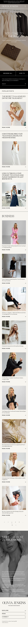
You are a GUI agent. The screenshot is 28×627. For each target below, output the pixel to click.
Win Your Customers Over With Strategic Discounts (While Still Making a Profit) (12, 512)
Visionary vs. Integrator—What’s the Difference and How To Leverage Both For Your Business (14, 313)
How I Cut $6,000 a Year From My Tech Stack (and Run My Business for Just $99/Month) (13, 176)
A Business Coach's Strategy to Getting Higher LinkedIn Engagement (13, 479)
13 (12, 525)
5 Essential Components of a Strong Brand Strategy (13, 346)
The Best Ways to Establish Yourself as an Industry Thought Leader (12, 378)
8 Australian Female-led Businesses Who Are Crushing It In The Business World (14, 246)
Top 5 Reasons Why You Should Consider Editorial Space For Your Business (14, 412)
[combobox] (14, 83)
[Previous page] (4, 522)
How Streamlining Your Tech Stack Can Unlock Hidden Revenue (12, 136)
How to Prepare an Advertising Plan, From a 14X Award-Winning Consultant (13, 280)
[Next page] (15, 525)
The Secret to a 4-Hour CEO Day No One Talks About (14, 97)
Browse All (7, 73)
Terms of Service (5, 622)
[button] (25, 6)
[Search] (24, 83)
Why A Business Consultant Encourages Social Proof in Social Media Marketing (13, 445)
